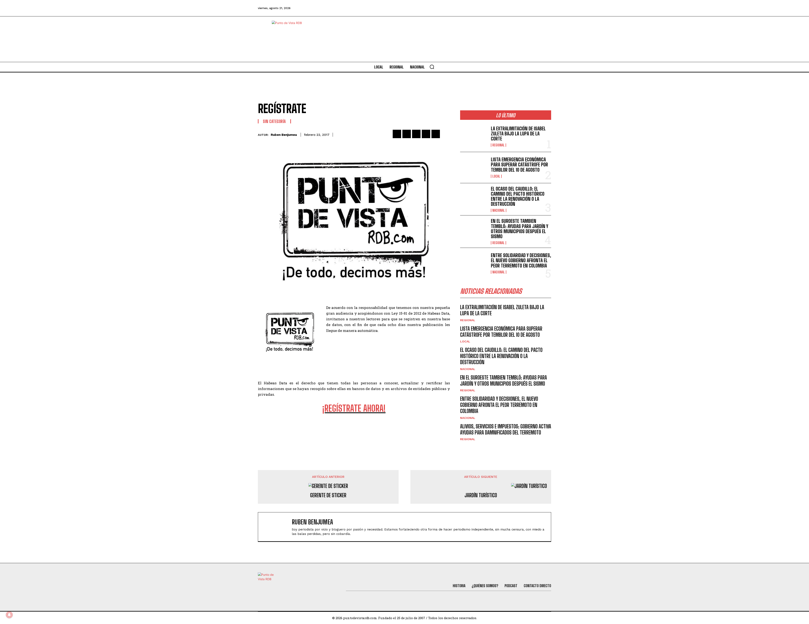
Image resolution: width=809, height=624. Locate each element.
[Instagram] (523, 8)
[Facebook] (489, 8)
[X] (406, 134)
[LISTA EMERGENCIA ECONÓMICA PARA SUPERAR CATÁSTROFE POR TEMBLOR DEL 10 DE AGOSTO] (474, 167)
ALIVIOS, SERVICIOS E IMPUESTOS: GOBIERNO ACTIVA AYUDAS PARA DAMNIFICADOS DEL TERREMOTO (505, 429)
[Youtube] (535, 8)
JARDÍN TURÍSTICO (481, 495)
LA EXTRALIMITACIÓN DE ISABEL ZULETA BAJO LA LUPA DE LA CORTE (518, 134)
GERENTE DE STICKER (328, 495)
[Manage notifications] (9, 614)
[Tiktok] (512, 8)
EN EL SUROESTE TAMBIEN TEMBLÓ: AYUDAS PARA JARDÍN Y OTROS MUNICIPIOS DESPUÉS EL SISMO (519, 228)
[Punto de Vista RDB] (291, 39)
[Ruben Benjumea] (277, 527)
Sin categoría (274, 121)
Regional (498, 145)
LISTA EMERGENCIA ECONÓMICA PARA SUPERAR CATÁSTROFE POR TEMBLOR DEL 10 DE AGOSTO (519, 164)
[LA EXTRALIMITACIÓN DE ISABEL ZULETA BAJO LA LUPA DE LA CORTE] (474, 136)
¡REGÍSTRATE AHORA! (354, 408)
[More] (445, 134)
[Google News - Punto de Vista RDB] (354, 427)
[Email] (435, 134)
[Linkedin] (416, 134)
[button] (432, 67)
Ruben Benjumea (284, 135)
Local (496, 176)
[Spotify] (546, 8)
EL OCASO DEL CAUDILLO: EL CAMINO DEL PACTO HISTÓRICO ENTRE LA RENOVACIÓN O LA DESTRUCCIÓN (517, 196)
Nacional (498, 210)
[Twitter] (500, 8)
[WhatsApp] (426, 134)
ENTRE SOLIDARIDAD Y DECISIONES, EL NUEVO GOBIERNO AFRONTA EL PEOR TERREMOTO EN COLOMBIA (521, 260)
